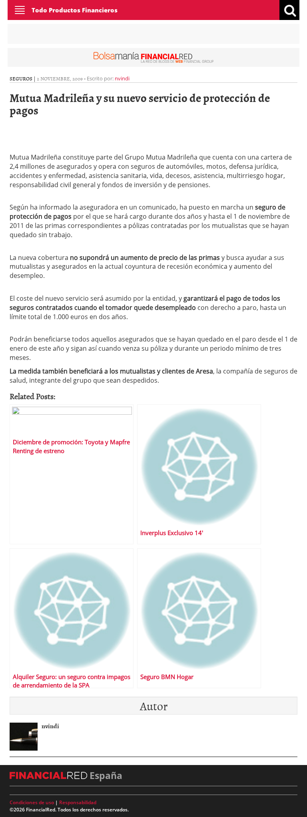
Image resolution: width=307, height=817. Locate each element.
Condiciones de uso (32, 802)
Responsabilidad (77, 802)
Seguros (21, 78)
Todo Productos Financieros (75, 10)
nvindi (122, 78)
